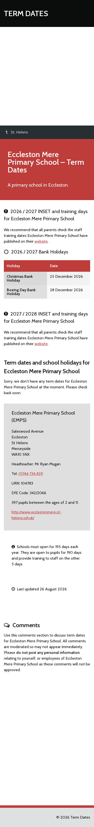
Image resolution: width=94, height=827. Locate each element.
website (41, 241)
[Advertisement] (47, 76)
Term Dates (26, 13)
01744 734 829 (31, 473)
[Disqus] (47, 737)
